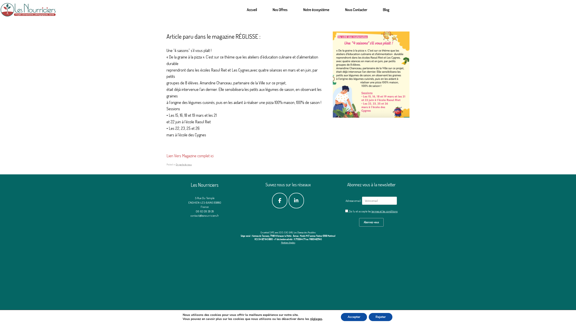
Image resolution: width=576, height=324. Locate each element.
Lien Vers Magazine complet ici (190, 155)
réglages (316, 319)
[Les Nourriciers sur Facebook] (280, 201)
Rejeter (381, 317)
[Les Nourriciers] (28, 9)
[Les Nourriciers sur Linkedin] (296, 201)
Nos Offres (280, 9)
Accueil (252, 9)
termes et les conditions (384, 211)
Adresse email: (354, 200)
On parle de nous (184, 164)
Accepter (354, 317)
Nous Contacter (356, 9)
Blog (386, 9)
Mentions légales (288, 242)
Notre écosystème (316, 9)
